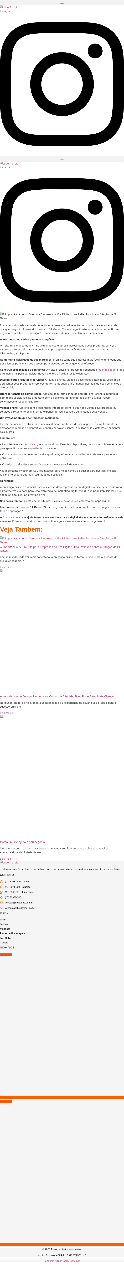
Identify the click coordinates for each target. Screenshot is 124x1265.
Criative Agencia (13, 517)
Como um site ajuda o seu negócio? (23, 842)
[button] (62, 2)
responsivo (30, 444)
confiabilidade (107, 369)
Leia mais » (7, 567)
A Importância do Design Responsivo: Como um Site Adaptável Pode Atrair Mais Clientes (57, 696)
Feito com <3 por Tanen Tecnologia (62, 1260)
